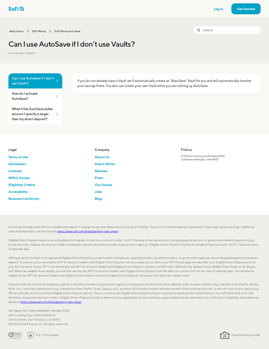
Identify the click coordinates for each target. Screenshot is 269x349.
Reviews (101, 171)
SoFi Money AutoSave (67, 31)
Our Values (103, 185)
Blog (98, 198)
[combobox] (230, 30)
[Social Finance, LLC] (16, 9)
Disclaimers (17, 164)
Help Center (16, 31)
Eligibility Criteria (21, 185)
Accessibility (18, 192)
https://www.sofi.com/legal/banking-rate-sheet (87, 231)
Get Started (246, 9)
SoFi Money (39, 31)
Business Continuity (23, 198)
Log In (218, 9)
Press (99, 178)
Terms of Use (18, 157)
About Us (102, 157)
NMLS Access (19, 178)
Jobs (98, 192)
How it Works (105, 164)
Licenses (15, 171)
